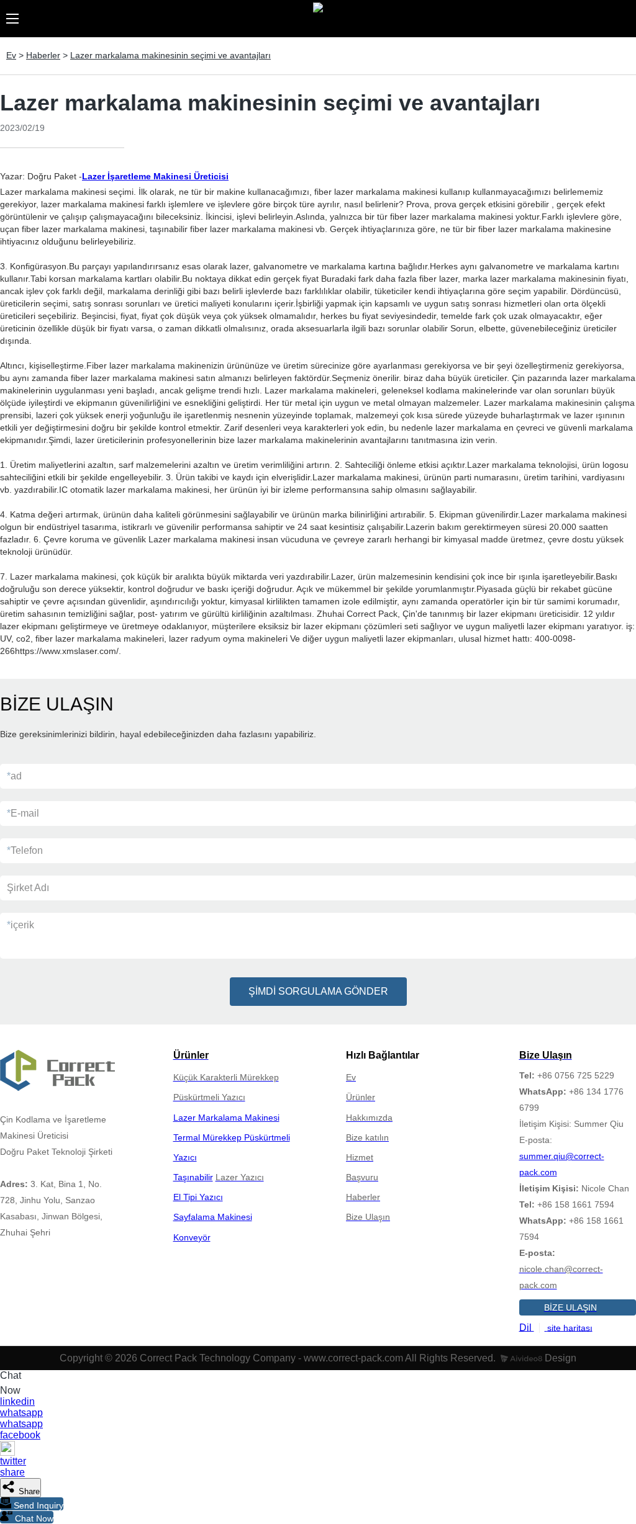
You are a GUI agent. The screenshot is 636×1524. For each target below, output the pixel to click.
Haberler (43, 55)
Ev (11, 55)
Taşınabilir (193, 1177)
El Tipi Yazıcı (198, 1197)
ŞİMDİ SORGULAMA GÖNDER (318, 991)
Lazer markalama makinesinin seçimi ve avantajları (170, 55)
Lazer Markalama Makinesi (226, 1118)
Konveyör (192, 1237)
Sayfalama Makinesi (212, 1217)
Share (28, 1491)
